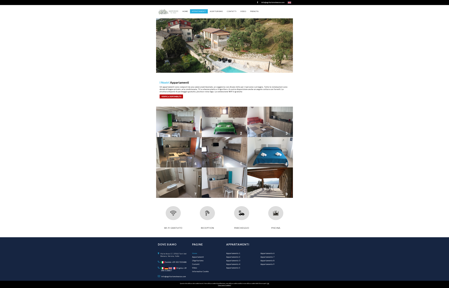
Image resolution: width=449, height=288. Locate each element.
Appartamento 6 (267, 253)
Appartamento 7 (267, 257)
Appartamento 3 (233, 261)
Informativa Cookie (200, 271)
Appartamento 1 (233, 253)
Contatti (195, 264)
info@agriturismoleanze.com (173, 276)
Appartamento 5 (233, 268)
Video (194, 268)
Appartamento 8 (267, 261)
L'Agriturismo (198, 261)
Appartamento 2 (233, 257)
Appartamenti (198, 257)
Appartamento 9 (267, 264)
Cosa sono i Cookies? (224, 285)
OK (268, 283)
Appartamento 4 (233, 264)
